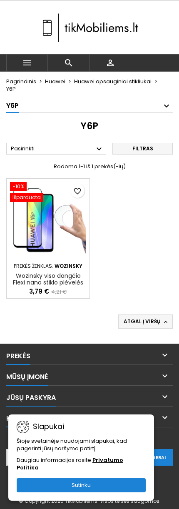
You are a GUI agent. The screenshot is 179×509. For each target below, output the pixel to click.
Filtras (142, 148)
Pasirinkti (57, 149)
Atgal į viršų (146, 321)
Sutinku (81, 485)
